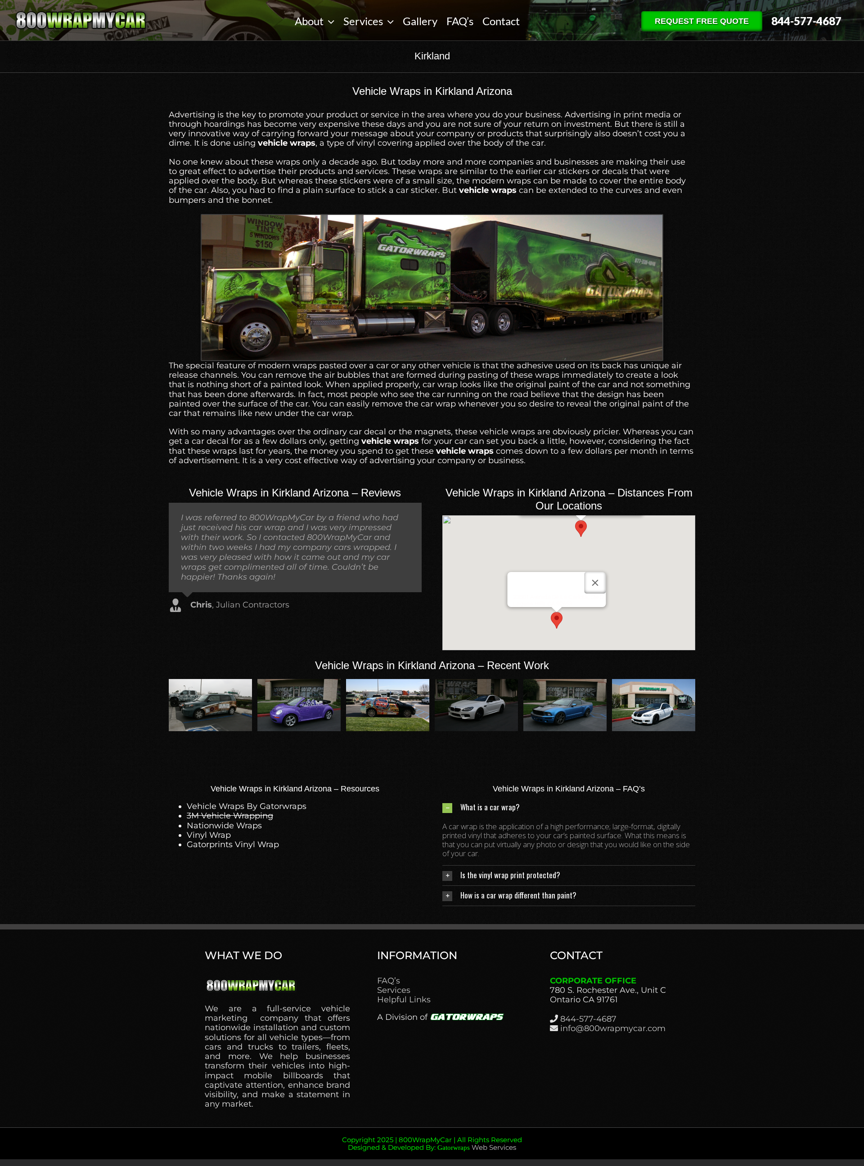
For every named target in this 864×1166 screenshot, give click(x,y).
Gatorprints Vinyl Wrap (233, 844)
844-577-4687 (588, 1019)
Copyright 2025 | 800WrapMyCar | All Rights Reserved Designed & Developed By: (432, 1143)
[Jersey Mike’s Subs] (565, 684)
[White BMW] (653, 684)
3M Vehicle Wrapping (230, 816)
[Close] (595, 583)
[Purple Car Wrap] (476, 684)
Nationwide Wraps (224, 826)
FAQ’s (388, 981)
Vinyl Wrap (209, 835)
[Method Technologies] (210, 684)
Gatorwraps (453, 1147)
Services (393, 990)
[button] (581, 528)
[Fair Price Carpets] (387, 684)
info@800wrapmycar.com (613, 1028)
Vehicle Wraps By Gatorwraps (246, 806)
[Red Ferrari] (299, 684)
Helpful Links (404, 1000)
